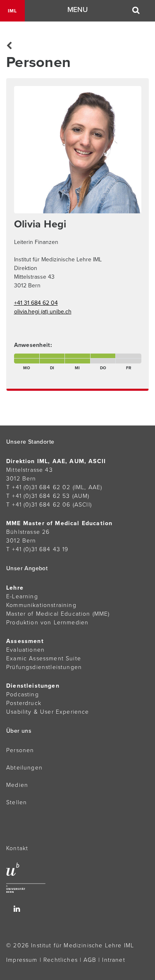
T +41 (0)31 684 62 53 (38, 496)
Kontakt (17, 848)
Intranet (113, 959)
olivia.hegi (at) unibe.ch (43, 311)
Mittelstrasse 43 (29, 469)
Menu (77, 9)
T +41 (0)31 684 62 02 (38, 487)
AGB (89, 959)
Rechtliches (60, 959)
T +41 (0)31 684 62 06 (38, 504)
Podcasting (22, 694)
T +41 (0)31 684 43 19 (37, 549)
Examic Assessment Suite (43, 658)
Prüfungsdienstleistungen (44, 667)
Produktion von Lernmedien (47, 622)
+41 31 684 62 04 (36, 302)
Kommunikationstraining (41, 605)
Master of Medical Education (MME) (58, 613)
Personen (20, 750)
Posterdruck (23, 703)
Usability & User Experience (47, 711)
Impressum (22, 959)
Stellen (16, 802)
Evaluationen (25, 649)
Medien (17, 785)
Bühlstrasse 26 (28, 531)
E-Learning (22, 596)
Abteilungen (24, 767)
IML (12, 11)
